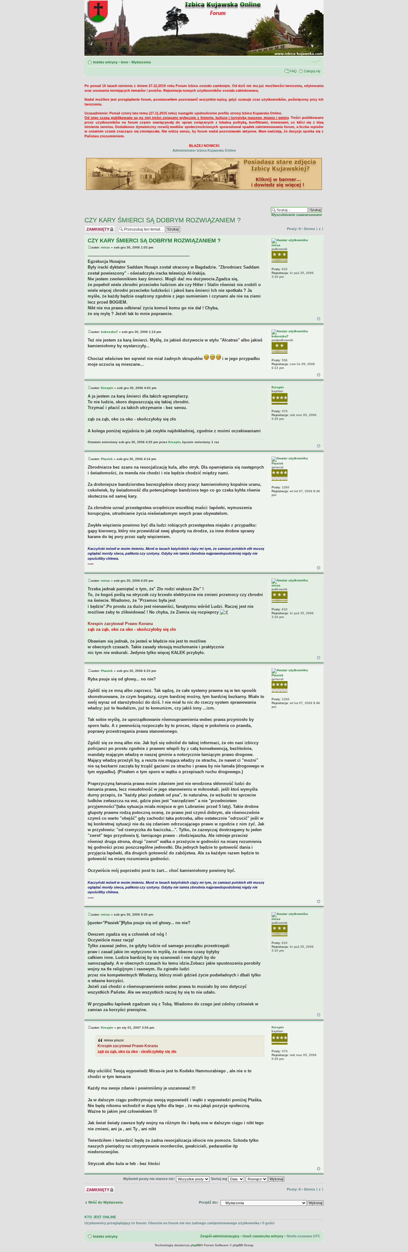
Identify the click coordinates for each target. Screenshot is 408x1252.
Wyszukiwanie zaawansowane (296, 215)
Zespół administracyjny (219, 1236)
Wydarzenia (141, 62)
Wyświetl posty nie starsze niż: (149, 1179)
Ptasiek (107, 459)
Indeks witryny (105, 62)
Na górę (318, 318)
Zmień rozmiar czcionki (315, 61)
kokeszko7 (109, 332)
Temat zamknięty (98, 227)
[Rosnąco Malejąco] (265, 1179)
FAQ (293, 71)
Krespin (107, 388)
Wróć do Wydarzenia (105, 1202)
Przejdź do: (208, 1202)
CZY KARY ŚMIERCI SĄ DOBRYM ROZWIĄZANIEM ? (162, 220)
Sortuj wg (219, 1179)
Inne (124, 62)
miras (105, 247)
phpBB (196, 1245)
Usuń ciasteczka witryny (263, 1236)
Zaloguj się (312, 71)
